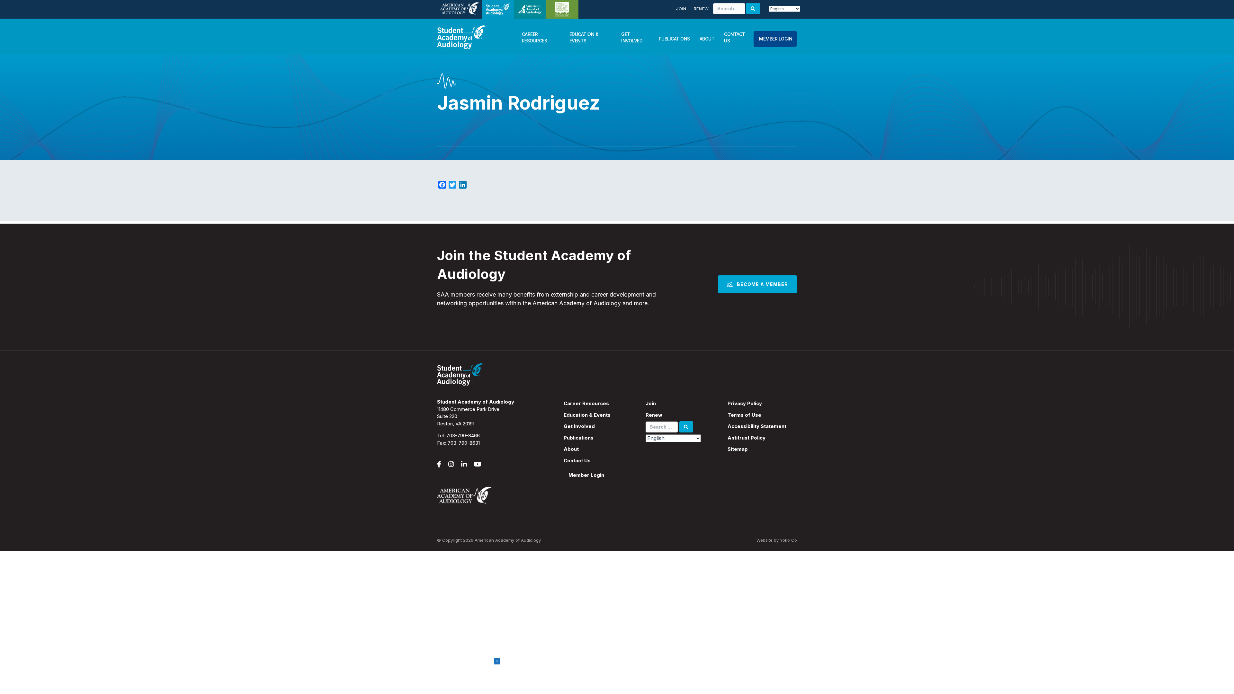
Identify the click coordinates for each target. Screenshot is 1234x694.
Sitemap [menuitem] (738, 449)
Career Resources (534, 37)
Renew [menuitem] (654, 415)
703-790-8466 (463, 435)
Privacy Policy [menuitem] (745, 403)
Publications (674, 38)
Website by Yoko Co (776, 540)
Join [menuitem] (651, 403)
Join (681, 8)
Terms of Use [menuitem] (744, 415)
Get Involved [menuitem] (579, 426)
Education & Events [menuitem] (587, 415)
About (707, 38)
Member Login (775, 38)
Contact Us (734, 37)
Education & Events (584, 37)
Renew (701, 8)
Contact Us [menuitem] (577, 461)
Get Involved (631, 37)
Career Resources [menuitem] (586, 403)
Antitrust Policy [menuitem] (746, 438)
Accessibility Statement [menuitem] (757, 426)
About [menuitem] (571, 449)
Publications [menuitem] (579, 438)
